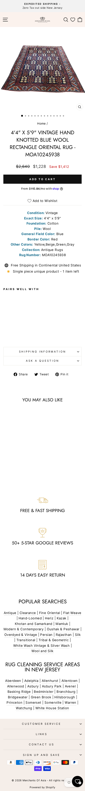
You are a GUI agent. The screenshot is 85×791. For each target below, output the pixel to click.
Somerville (52, 702)
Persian (46, 635)
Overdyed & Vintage (20, 635)
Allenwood (15, 686)
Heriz (49, 618)
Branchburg (66, 692)
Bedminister (43, 692)
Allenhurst (50, 681)
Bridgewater (18, 697)
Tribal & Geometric (54, 640)
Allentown (69, 681)
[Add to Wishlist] (8, 310)
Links (41, 734)
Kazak (61, 618)
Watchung (24, 708)
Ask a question (42, 360)
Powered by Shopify (42, 787)
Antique (10, 613)
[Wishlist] (72, 19)
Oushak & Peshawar (63, 629)
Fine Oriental (49, 613)
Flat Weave (72, 613)
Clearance (28, 613)
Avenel (70, 686)
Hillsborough (64, 697)
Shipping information (42, 351)
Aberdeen (13, 681)
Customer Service (41, 723)
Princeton (14, 702)
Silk (78, 635)
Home (41, 123)
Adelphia (31, 681)
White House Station (52, 708)
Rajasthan (64, 635)
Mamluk (62, 624)
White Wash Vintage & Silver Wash (41, 646)
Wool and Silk (42, 651)
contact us (41, 744)
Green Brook (41, 697)
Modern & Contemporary (24, 629)
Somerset (33, 702)
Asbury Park (52, 686)
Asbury (33, 686)
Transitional (25, 640)
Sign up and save (41, 754)
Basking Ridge (19, 692)
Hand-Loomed (30, 618)
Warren (70, 702)
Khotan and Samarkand (33, 624)
